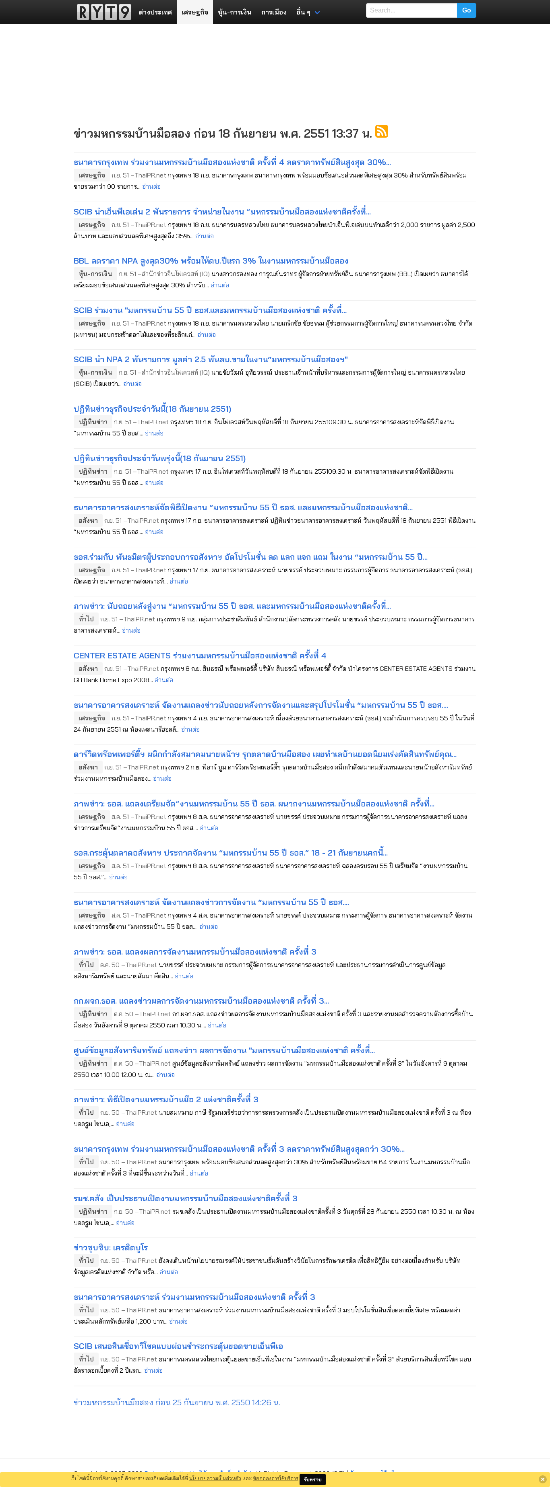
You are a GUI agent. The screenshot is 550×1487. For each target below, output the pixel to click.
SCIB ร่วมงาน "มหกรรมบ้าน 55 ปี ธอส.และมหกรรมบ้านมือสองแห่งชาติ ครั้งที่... (210, 310)
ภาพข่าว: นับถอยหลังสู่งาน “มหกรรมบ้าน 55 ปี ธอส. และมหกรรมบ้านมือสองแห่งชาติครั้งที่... (232, 606)
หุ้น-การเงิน (235, 12)
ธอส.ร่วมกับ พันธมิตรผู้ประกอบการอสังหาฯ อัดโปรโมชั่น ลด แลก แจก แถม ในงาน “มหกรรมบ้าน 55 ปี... (251, 557)
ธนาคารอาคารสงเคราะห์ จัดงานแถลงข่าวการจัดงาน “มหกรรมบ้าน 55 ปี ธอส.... (211, 902)
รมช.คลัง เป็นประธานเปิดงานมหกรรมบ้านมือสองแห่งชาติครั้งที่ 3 (186, 1198)
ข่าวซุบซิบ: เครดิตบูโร (111, 1247)
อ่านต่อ (151, 186)
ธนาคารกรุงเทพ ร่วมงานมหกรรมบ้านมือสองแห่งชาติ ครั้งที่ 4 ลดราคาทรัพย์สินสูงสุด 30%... (232, 162)
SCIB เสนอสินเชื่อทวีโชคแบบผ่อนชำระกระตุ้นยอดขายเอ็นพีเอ (178, 1346)
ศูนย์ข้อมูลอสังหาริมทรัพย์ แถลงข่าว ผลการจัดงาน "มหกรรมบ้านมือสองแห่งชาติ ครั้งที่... (224, 1050)
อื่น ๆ (303, 12)
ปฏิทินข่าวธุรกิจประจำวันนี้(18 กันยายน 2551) (152, 409)
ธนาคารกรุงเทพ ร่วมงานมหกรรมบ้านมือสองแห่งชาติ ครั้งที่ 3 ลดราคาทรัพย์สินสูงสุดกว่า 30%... (239, 1149)
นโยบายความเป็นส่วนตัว (215, 1478)
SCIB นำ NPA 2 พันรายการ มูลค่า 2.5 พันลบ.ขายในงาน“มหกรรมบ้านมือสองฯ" (211, 359)
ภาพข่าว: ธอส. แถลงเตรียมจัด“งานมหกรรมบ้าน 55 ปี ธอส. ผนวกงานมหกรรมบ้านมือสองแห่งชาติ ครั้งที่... (254, 803)
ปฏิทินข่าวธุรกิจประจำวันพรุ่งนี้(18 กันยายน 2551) (160, 458)
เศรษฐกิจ (195, 12)
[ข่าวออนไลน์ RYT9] (101, 12)
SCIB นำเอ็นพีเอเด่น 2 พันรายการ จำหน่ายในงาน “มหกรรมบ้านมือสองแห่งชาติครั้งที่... (222, 211)
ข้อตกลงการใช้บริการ (275, 1478)
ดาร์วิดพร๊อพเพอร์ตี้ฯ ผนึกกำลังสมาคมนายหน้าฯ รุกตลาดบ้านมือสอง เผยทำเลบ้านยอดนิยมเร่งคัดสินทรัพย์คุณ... (265, 754)
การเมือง (274, 12)
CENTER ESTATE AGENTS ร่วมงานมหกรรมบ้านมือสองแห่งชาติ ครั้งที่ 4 (200, 655)
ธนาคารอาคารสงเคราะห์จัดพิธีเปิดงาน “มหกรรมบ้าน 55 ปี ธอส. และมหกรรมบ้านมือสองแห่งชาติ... (243, 507)
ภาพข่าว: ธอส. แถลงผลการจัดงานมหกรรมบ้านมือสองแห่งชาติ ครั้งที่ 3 (195, 952)
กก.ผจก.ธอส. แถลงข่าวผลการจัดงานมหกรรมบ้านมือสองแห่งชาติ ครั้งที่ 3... (201, 1001)
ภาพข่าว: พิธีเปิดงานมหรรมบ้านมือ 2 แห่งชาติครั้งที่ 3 (166, 1099)
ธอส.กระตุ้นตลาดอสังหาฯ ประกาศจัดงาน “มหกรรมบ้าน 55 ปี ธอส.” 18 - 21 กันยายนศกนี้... (231, 853)
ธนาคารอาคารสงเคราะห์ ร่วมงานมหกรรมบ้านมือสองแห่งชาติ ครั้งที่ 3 (194, 1297)
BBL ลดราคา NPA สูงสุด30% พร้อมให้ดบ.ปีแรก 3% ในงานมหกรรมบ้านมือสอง (211, 261)
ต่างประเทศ (155, 12)
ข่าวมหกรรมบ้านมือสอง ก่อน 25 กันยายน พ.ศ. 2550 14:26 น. (177, 1402)
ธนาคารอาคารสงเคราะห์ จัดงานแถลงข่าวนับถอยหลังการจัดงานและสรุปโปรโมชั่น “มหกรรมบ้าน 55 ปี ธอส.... (261, 705)
